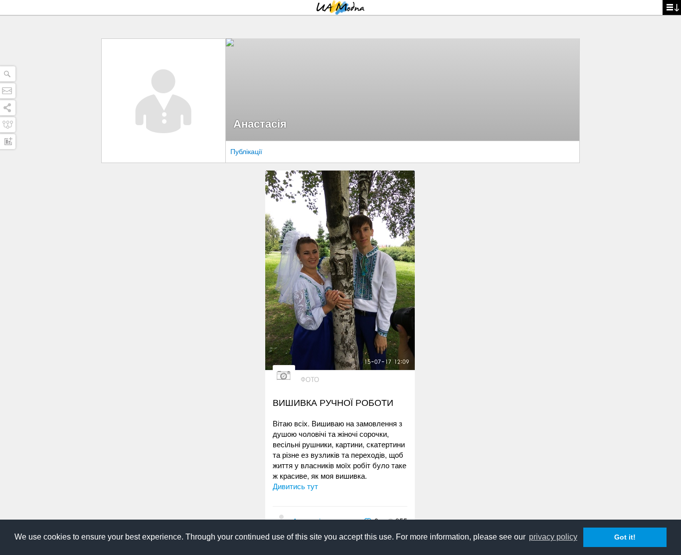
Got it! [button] (625, 537)
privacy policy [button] (553, 537)
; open (671, 7)
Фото (310, 379)
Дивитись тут (295, 486)
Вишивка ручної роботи (333, 402)
